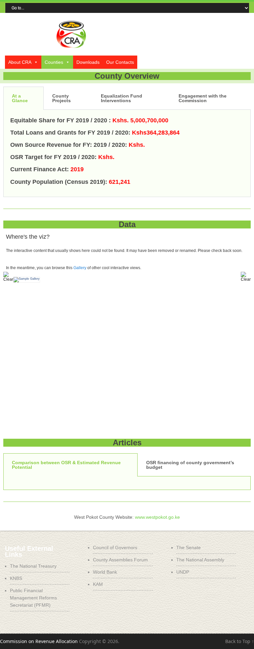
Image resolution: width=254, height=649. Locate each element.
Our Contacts (120, 62)
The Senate (188, 547)
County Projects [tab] (61, 98)
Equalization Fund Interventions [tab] (121, 98)
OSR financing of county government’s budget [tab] (190, 465)
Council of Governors (115, 547)
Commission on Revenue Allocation (39, 641)
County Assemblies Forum (120, 559)
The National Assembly (200, 559)
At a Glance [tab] (20, 98)
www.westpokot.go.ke (157, 517)
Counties (54, 62)
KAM (98, 584)
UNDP (182, 572)
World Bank (105, 572)
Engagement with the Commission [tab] (203, 98)
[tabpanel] (127, 153)
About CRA (19, 62)
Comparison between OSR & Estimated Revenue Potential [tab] (66, 465)
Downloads (88, 62)
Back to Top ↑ (239, 641)
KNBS (16, 578)
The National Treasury (33, 566)
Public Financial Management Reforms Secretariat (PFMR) (33, 598)
